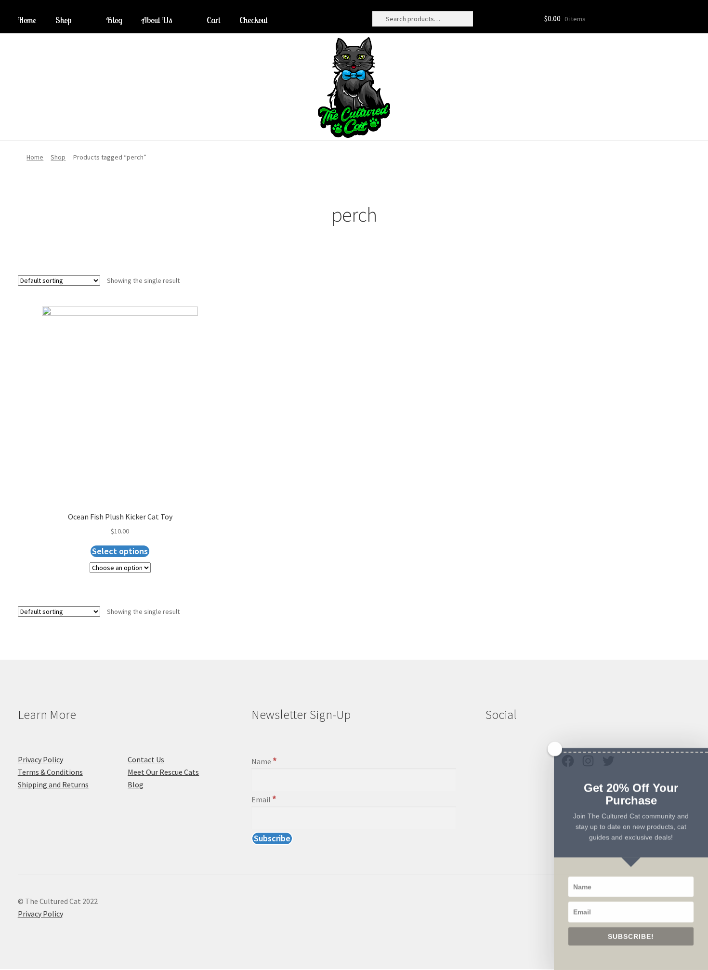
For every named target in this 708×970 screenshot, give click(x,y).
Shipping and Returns (53, 784)
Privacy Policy (40, 759)
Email (263, 799)
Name (264, 761)
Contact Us (146, 759)
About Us (157, 20)
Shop (63, 20)
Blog (114, 20)
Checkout (253, 20)
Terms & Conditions (50, 772)
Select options (120, 551)
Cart (213, 20)
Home (27, 20)
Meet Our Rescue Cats (163, 772)
